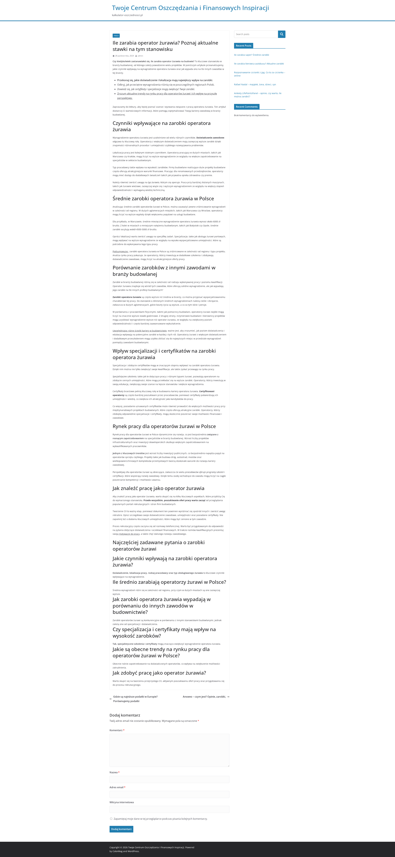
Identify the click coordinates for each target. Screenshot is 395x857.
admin (140, 55)
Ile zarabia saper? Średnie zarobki (251, 54)
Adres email (117, 787)
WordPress (133, 851)
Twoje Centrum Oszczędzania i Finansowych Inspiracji (190, 7)
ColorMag (118, 851)
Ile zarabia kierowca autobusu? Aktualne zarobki (259, 63)
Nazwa (115, 772)
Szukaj (281, 34)
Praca (116, 36)
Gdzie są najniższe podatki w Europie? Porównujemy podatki (135, 699)
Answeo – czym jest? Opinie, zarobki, (204, 696)
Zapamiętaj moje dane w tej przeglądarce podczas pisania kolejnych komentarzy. (161, 818)
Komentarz (117, 730)
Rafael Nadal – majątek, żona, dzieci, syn (255, 84)
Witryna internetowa (122, 802)
